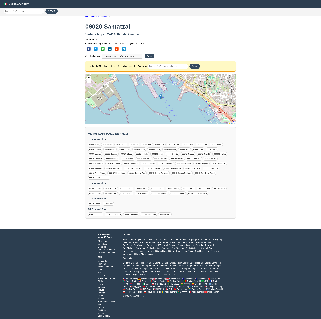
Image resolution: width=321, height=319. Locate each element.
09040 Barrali (157, 154)
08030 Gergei (173, 144)
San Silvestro (213, 251)
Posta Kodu (151, 287)
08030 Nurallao (220, 154)
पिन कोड (187, 284)
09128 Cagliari (219, 188)
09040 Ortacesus (131, 164)
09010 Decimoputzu (133, 168)
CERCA (51, 11)
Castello (199, 245)
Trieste (166, 239)
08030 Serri (107, 144)
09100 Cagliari (95, 188)
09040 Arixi (159, 144)
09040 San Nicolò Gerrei (205, 173)
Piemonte (102, 264)
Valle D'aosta (104, 316)
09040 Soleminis (148, 164)
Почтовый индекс (134, 292)
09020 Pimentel (95, 159)
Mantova (214, 271)
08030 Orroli (202, 144)
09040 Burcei (124, 149)
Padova (199, 239)
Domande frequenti (106, 253)
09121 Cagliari (110, 188)
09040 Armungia (143, 159)
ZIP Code (147, 289)
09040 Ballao (110, 149)
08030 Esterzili (210, 159)
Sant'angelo (128, 254)
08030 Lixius (188, 144)
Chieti (188, 271)
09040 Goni (94, 144)
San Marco (188, 251)
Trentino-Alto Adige (106, 278)
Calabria (101, 287)
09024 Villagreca (201, 164)
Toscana (101, 272)
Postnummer (170, 292)
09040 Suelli (212, 149)
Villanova (181, 245)
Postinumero (198, 287)
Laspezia (183, 242)
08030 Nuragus (111, 154)
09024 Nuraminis (96, 164)
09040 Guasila (172, 154)
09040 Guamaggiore (172, 168)
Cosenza (209, 263)
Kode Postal (131, 279)
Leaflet (232, 123)
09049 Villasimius (211, 168)
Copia (149, 56)
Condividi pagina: (93, 56)
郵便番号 (160, 289)
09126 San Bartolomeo (197, 193)
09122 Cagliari (126, 188)
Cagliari (198, 242)
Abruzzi (101, 290)
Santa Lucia (152, 245)
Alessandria (162, 266)
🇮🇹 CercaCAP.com (16, 3)
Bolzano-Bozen (130, 263)
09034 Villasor (127, 159)
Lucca (125, 271)
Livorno (203, 248)
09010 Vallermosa (184, 164)
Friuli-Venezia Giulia (107, 301)
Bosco (150, 254)
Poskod (144, 281)
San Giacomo (178, 248)
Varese (190, 269)
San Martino (208, 242)
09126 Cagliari (188, 188)
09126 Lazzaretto (177, 193)
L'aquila (208, 266)
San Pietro (127, 245)
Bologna (217, 239)
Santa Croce (162, 251)
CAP (148, 284)
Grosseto (127, 274)
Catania (171, 245)
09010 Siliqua (126, 154)
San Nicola (200, 251)
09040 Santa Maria (192, 168)
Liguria (101, 296)
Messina (134, 239)
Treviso (181, 266)
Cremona (168, 271)
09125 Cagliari (173, 188)
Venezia (163, 245)
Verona (208, 239)
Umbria (101, 307)
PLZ (170, 289)
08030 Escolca (95, 154)
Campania (102, 275)
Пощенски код (153, 292)
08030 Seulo (121, 144)
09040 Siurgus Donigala (181, 173)
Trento (148, 263)
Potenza (204, 271)
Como (166, 269)
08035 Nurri (146, 144)
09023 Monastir (112, 159)
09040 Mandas (170, 149)
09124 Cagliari (157, 188)
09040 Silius (184, 149)
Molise (101, 313)
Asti (141, 271)
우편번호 (137, 287)
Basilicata (102, 310)
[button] (160, 96)
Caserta (158, 269)
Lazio (100, 284)
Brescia (126, 242)
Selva (171, 251)
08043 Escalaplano (113, 168)
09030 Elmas (165, 214)
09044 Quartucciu (149, 214)
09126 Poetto (94, 204)
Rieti (176, 271)
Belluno (158, 271)
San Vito (151, 251)
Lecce (164, 274)
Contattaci (102, 244)
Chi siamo (102, 241)
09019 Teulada (142, 154)
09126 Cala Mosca (158, 193)
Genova (142, 239)
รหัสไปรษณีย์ (160, 284)
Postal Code (174, 279)
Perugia (134, 242)
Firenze (183, 239)
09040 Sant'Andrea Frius (99, 178)
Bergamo (166, 248)
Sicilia (100, 281)
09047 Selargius (131, 214)
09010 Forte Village (97, 173)
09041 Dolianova (166, 164)
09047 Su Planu (95, 214)
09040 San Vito (160, 159)
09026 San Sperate (152, 168)
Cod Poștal (183, 287)
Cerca (194, 66)
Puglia (101, 304)
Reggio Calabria (147, 242)
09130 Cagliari (110, 193)
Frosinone (148, 271)
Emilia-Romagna (105, 267)
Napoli (192, 239)
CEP (206, 281)
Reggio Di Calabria (194, 266)
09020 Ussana (95, 149)
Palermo (174, 239)
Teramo (196, 271)
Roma (125, 239)
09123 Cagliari (141, 188)
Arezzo (172, 274)
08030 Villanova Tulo (137, 173)
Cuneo (165, 263)
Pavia (142, 269)
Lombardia (102, 261)
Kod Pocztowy (166, 287)
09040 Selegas (188, 154)
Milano (151, 239)
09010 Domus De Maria (158, 173)
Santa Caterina (153, 248)
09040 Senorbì (204, 154)
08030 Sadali (216, 144)
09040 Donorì (139, 149)
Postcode (160, 279)
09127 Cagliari (204, 188)
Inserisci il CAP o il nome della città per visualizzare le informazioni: (118, 66)
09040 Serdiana (177, 159)
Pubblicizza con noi (106, 250)
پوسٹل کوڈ (175, 284)
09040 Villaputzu (218, 164)
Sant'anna (140, 248)
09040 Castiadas (113, 164)
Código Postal (159, 281)
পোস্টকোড (183, 292)
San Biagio (128, 251)
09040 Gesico (154, 149)
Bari (191, 242)
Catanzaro (155, 274)
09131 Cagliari (126, 193)
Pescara (209, 245)
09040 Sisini (198, 149)
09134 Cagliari (141, 193)
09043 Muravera (193, 159)
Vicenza (126, 269)
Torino (158, 239)
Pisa (210, 248)
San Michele (128, 248)
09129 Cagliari (95, 193)
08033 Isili (134, 144)
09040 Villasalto (95, 168)
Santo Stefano (192, 248)
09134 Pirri (108, 204)
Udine (217, 263)
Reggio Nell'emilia (141, 274)
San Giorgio (140, 251)
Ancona (190, 245)
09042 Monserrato (113, 214)
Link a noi (102, 247)
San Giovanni (171, 242)
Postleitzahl (146, 279)
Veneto (101, 270)
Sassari (198, 269)
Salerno (160, 242)
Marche (101, 299)
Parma (179, 251)
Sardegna (102, 293)
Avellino (207, 269)
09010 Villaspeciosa (117, 173)
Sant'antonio (139, 245)
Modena (135, 266)
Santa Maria (140, 254)
